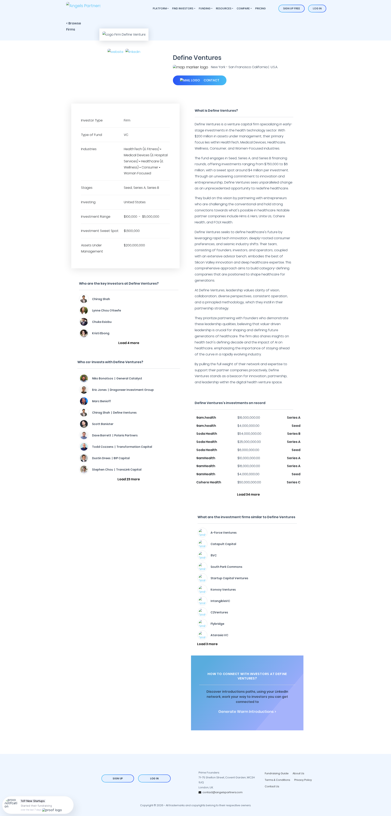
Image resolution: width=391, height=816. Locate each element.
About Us (298, 773)
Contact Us (272, 786)
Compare (243, 8)
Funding (205, 8)
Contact (211, 80)
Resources (223, 8)
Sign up (118, 778)
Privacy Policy (303, 780)
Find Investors (182, 8)
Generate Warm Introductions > (247, 711)
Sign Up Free (291, 8)
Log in (317, 8)
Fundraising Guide (277, 773)
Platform (160, 8)
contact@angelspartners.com (222, 792)
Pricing (260, 8)
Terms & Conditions (277, 780)
